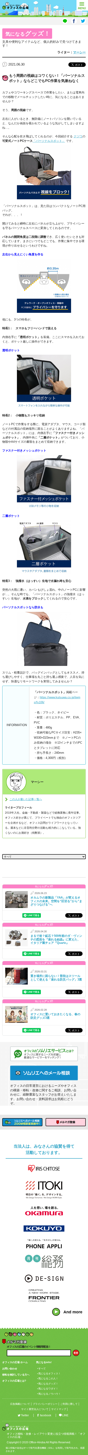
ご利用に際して (69, 1404)
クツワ (78, 136)
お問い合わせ (9, 1368)
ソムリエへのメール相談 (44, 1073)
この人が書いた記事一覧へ (25, 799)
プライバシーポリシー (45, 1404)
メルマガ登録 (66, 1122)
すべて (42, 1368)
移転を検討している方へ (16, 1374)
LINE (65, 1415)
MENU (82, 5)
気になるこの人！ (48, 1378)
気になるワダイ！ (48, 1388)
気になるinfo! (44, 1362)
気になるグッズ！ (48, 1383)
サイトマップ (58, 1409)
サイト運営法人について (35, 1409)
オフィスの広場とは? (14, 1380)
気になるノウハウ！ (49, 1393)
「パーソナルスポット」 (49, 141)
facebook (45, 1415)
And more (72, 1312)
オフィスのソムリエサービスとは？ (44, 1053)
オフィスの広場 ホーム (15, 1362)
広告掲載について (20, 1404)
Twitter (25, 1415)
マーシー (79, 52)
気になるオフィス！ (49, 1373)
